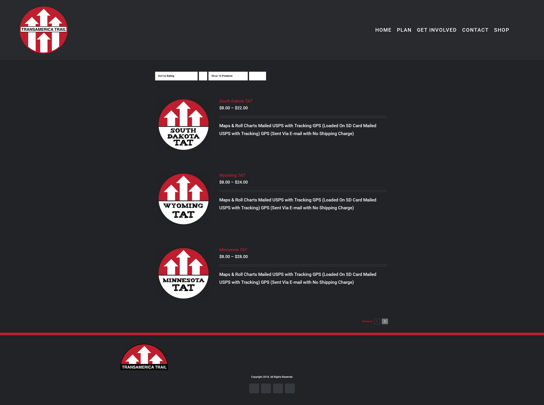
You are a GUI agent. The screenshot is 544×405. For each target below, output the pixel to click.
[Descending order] (203, 76)
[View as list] (262, 76)
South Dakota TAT (235, 101)
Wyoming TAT (232, 175)
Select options (180, 122)
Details (184, 127)
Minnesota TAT (233, 249)
